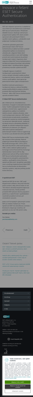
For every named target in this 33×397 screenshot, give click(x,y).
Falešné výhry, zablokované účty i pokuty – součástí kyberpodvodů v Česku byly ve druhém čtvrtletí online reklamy (15, 257)
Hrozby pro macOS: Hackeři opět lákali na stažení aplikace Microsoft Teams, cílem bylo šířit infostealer (16, 273)
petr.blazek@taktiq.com (9, 219)
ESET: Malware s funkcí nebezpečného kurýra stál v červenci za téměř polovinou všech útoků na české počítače (16, 249)
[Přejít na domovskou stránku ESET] (10, 2)
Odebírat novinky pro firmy (10, 345)
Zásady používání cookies (20, 377)
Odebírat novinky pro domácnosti (11, 343)
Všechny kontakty (7, 333)
